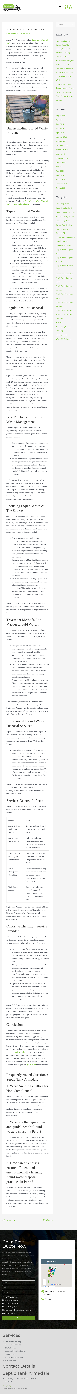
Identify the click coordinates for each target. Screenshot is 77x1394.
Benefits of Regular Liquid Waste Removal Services (64, 96)
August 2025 (61, 116)
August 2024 (61, 162)
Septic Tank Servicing (11, 1300)
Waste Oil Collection (64, 339)
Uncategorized (12, 33)
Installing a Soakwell (64, 245)
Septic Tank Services (64, 310)
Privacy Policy (7, 1386)
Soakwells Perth (9, 1313)
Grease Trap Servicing (11, 1303)
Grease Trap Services (64, 225)
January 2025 (61, 141)
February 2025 (61, 137)
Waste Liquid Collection (23, 1310)
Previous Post (8, 1220)
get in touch (31, 1065)
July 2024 (59, 167)
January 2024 (61, 188)
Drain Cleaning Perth (64, 208)
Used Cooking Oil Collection (13, 1307)
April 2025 (60, 133)
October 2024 (61, 154)
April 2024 (60, 175)
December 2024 (62, 145)
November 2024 (62, 150)
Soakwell (59, 322)
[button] (60, 7)
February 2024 (61, 184)
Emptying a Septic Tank (65, 216)
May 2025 (60, 128)
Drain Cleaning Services (65, 212)
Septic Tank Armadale (17, 1052)
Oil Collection (8, 1310)
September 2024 (62, 158)
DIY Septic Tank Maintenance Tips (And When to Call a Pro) (65, 60)
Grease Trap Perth (63, 221)
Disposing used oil (63, 204)
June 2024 (60, 171)
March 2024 (60, 179)
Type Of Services (10, 1297)
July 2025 (59, 120)
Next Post (48, 1220)
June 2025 (60, 124)
